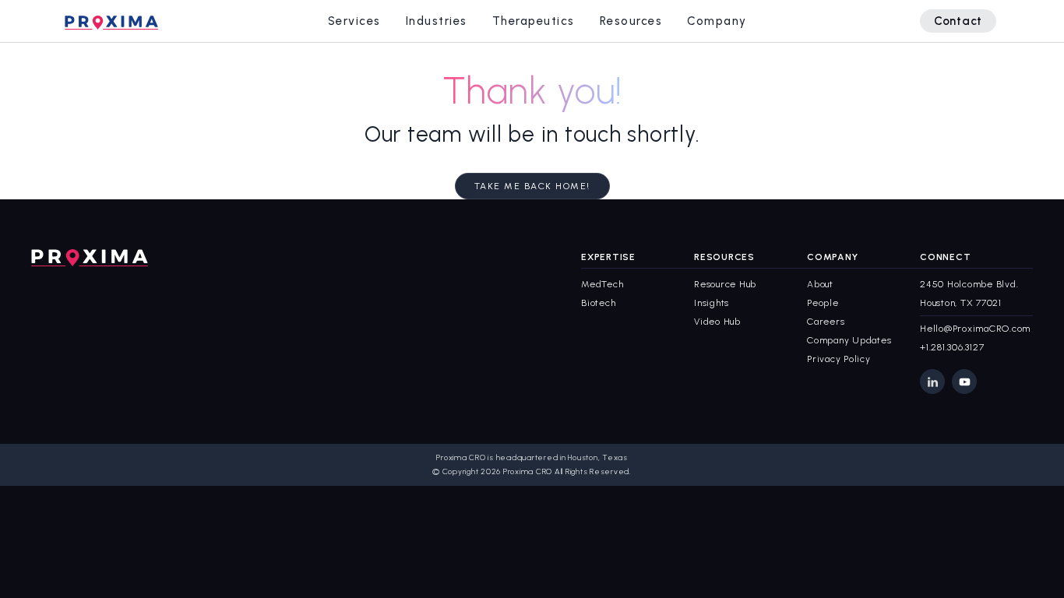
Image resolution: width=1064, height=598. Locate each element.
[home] (111, 21)
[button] (354, 21)
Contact (958, 21)
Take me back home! (532, 186)
